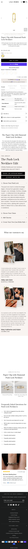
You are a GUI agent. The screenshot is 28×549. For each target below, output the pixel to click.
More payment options (14, 67)
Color (6, 53)
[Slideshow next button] (26, 468)
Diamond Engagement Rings (19, 33)
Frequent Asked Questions (12, 87)
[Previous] (1, 18)
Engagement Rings (9, 33)
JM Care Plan (14, 529)
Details (3, 87)
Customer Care (13, 525)
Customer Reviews (14, 512)
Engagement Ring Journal (14, 517)
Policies (14, 535)
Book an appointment (13, 173)
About (14, 509)
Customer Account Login (14, 531)
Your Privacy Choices (14, 537)
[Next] (27, 18)
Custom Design (14, 515)
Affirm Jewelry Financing (14, 521)
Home (3, 33)
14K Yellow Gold (2, 56)
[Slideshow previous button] (2, 468)
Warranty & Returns (23, 87)
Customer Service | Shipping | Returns (14, 533)
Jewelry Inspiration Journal (14, 519)
